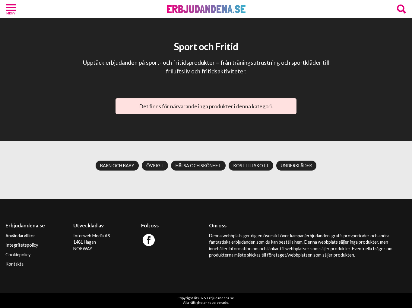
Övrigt (154, 165)
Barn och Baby (117, 165)
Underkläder (296, 165)
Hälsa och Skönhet (198, 165)
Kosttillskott (251, 165)
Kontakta (14, 263)
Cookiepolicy (17, 254)
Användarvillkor (20, 235)
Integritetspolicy (21, 245)
